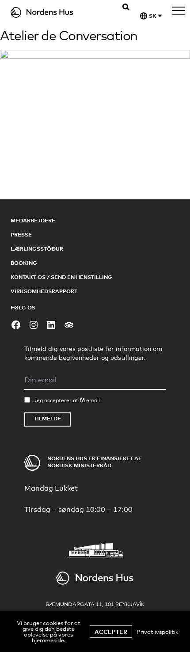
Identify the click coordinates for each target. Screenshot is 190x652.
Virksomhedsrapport (44, 291)
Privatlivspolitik (158, 631)
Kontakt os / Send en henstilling (61, 277)
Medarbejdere (33, 220)
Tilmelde (47, 418)
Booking (24, 262)
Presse (21, 234)
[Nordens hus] (55, 12)
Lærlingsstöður (37, 248)
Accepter (111, 631)
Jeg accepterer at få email (67, 400)
